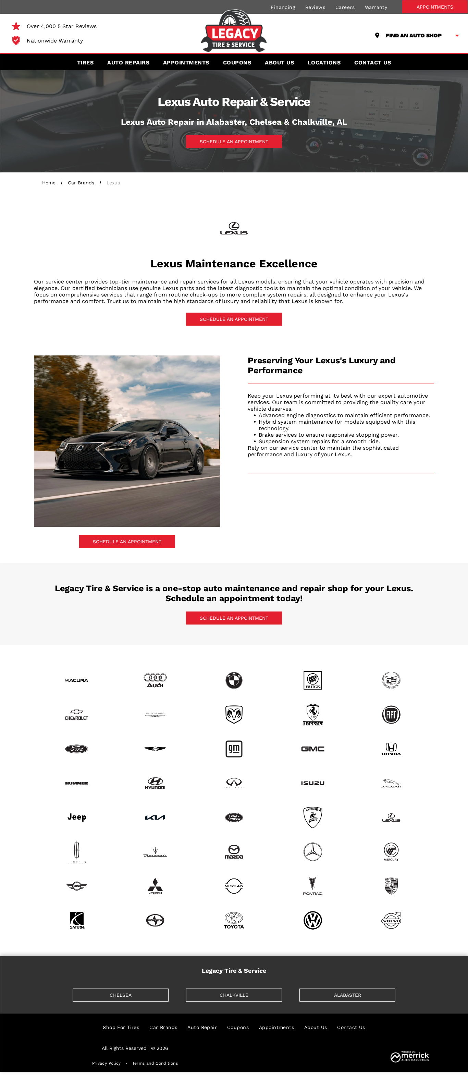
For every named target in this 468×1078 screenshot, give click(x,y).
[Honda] (391, 749)
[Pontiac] (313, 886)
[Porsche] (391, 886)
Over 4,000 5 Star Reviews (62, 26)
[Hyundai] (156, 783)
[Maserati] (156, 851)
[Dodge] (234, 714)
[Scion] (156, 920)
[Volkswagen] (313, 920)
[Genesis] (156, 749)
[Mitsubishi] (156, 886)
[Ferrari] (313, 714)
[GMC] (313, 749)
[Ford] (77, 749)
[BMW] (234, 680)
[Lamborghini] (313, 817)
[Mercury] (391, 851)
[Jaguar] (391, 783)
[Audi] (156, 680)
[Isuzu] (313, 783)
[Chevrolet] (77, 714)
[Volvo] (391, 920)
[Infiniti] (234, 783)
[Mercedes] (313, 851)
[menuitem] (283, 7)
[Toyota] (234, 920)
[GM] (234, 749)
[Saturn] (77, 920)
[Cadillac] (391, 680)
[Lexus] (391, 817)
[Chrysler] (156, 714)
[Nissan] (234, 886)
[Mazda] (234, 851)
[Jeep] (77, 817)
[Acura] (77, 680)
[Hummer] (77, 783)
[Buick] (313, 680)
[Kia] (156, 817)
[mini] (77, 886)
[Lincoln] (77, 851)
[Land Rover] (234, 817)
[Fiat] (391, 714)
